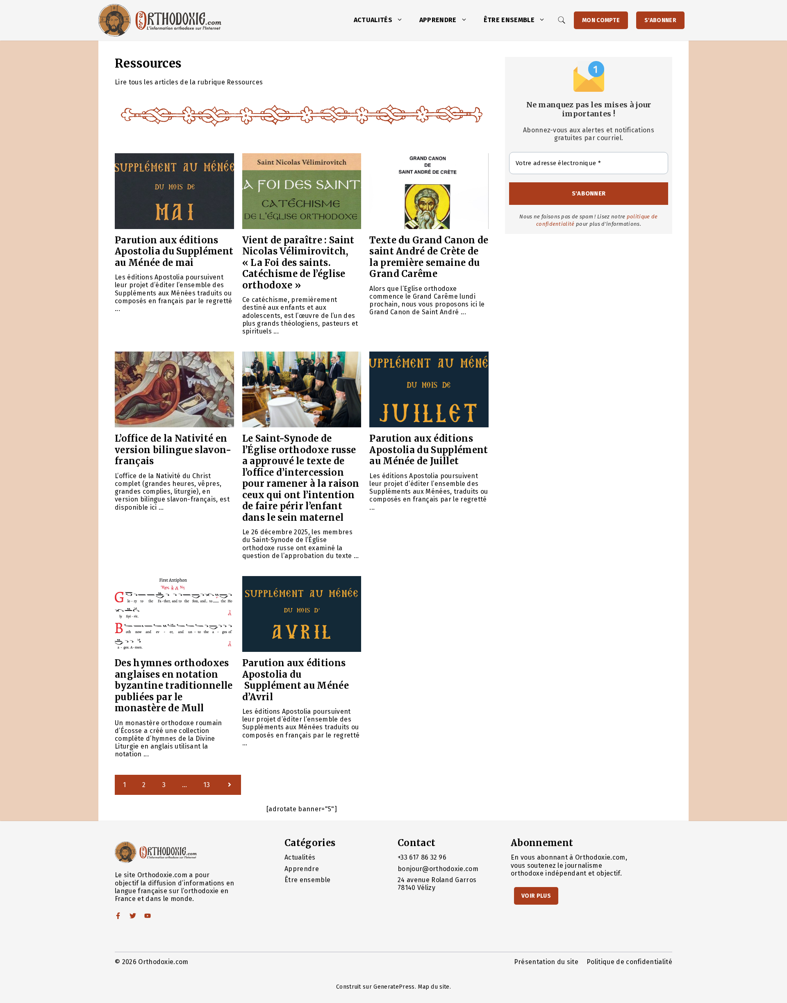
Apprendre (438, 20)
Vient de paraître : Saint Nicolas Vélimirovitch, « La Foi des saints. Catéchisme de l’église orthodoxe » (298, 262)
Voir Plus (536, 895)
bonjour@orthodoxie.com (438, 869)
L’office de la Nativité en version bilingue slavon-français (173, 450)
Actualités (373, 20)
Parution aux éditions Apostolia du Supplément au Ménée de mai (174, 251)
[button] (401, 20)
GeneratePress (393, 986)
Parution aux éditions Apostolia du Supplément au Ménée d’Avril (295, 680)
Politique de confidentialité (629, 962)
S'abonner (660, 20)
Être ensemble (509, 20)
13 (206, 785)
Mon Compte (601, 20)
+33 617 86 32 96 (422, 857)
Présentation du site (546, 962)
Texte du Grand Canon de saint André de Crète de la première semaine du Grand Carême (428, 257)
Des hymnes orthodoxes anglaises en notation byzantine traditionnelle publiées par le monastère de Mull (174, 685)
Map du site (434, 986)
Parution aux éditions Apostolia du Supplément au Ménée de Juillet (428, 450)
